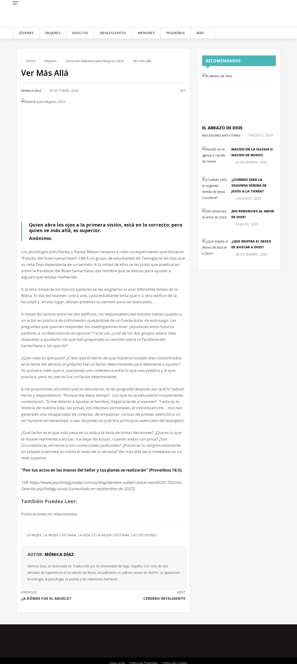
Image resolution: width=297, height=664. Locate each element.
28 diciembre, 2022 (251, 254)
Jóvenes (26, 33)
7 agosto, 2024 (260, 135)
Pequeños (175, 33)
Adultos (80, 33)
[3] (170, 91)
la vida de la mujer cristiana (103, 535)
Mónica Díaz (31, 91)
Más (200, 33)
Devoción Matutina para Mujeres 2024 (95, 61)
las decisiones (144, 535)
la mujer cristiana (59, 535)
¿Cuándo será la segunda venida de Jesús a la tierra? (249, 185)
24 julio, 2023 (247, 224)
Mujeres (53, 33)
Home (30, 61)
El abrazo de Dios (222, 128)
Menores (146, 33)
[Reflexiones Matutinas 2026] (46, 13)
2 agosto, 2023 (248, 198)
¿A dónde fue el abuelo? (46, 595)
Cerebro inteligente (164, 595)
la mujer (34, 535)
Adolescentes (113, 33)
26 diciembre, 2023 (251, 162)
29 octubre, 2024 (63, 90)
